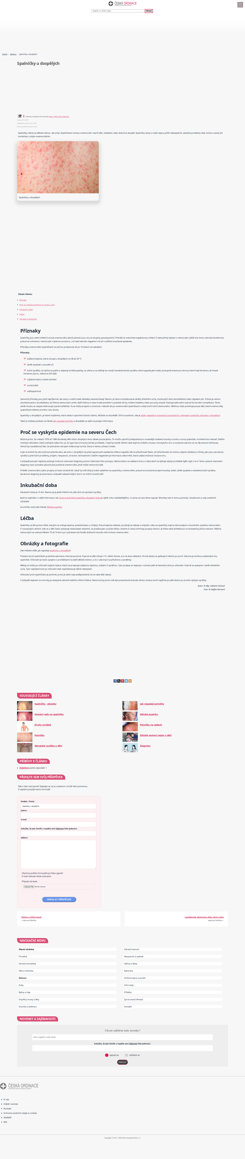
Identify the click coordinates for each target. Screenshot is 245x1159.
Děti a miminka (26, 970)
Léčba (21, 314)
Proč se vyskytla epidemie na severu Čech (37, 305)
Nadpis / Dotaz (27, 801)
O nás (6, 1099)
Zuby (21, 985)
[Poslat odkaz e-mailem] (126, 681)
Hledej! (149, 11)
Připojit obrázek (29, 881)
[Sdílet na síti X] (118, 681)
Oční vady (129, 985)
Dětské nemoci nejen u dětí (156, 735)
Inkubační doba (26, 309)
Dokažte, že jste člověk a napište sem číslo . (49, 828)
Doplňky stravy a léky (29, 999)
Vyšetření (24, 767)
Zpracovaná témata (133, 999)
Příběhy (128, 992)
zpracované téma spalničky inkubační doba (80, 497)
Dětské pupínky (54, 507)
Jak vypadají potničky (63, 421)
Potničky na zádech (151, 724)
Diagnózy (145, 745)
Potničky (39, 735)
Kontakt (128, 1006)
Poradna (23, 956)
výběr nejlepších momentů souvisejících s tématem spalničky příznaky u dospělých (180, 415)
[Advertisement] (76, 33)
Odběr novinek (11, 1104)
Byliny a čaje (24, 992)
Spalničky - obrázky (45, 703)
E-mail (23, 819)
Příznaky (23, 300)
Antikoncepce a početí (134, 978)
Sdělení (24, 837)
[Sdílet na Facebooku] (115, 681)
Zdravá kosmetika (27, 963)
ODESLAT (122, 1062)
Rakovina (128, 970)
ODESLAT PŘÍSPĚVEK (59, 899)
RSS (5, 1122)
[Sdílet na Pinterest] (122, 681)
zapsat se (114, 1055)
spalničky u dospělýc (59, 550)
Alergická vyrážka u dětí (48, 745)
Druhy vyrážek (43, 724)
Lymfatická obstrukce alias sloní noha (204, 917)
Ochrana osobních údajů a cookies (20, 1113)
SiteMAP (8, 1117)
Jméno (24, 810)
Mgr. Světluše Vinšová (59, 117)
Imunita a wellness (28, 1006)
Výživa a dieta (130, 963)
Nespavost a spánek (134, 956)
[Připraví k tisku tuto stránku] (130, 681)
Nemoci (13, 54)
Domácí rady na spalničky (49, 714)
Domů (4, 54)
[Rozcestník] (240, 5)
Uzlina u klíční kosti (31, 917)
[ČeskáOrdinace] (122, 6)
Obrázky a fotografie (28, 319)
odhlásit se (134, 1055)
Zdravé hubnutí (131, 949)
